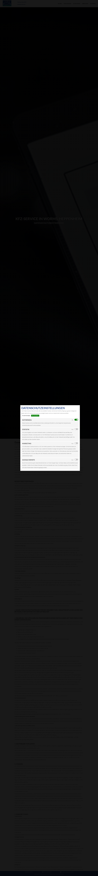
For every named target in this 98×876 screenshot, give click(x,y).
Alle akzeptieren (35, 415)
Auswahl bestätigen (26, 415)
